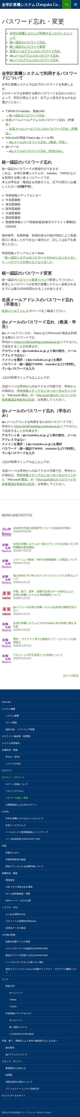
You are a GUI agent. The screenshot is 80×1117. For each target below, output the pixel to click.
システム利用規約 (11, 743)
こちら (39, 377)
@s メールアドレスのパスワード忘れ (34, 60)
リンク (5, 979)
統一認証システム (18, 1027)
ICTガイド (7, 770)
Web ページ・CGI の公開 (18, 900)
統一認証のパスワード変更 (27, 46)
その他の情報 (8, 934)
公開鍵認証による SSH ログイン (21, 804)
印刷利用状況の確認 (16, 859)
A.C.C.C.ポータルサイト (14, 1095)
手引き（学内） (13, 756)
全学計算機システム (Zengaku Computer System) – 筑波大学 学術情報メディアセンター (32, 4)
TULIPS (12, 1006)
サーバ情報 (11, 722)
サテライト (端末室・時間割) (16, 736)
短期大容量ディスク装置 (18, 941)
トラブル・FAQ (9, 907)
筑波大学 (10, 986)
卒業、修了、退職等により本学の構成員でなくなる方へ (30, 1040)
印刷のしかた (12, 852)
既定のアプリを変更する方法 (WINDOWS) (27, 955)
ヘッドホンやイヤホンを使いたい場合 (25, 962)
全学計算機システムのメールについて (25, 818)
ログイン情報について (17, 784)
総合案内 (10, 1047)
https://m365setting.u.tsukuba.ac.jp (37, 342)
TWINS (12, 999)
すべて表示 (70, 675)
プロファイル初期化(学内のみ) (21, 921)
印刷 (4, 845)
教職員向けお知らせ (16, 1068)
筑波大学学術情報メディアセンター (20, 1112)
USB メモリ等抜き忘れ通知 (19, 886)
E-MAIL (5, 811)
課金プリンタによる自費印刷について (25, 866)
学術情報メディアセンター (19, 1013)
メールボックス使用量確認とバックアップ (27, 832)
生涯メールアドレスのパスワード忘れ (35, 51)
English (6, 702)
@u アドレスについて (16, 1054)
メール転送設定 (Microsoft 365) (23, 838)
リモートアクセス (14, 791)
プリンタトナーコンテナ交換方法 (22, 1088)
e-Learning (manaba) (21, 1033)
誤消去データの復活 (16, 927)
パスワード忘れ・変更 (17, 797)
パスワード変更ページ (32, 279)
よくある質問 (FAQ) (15, 914)
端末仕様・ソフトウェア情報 (20, 729)
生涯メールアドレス (15, 310)
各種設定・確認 (9, 873)
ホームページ (16, 992)
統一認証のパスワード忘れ (27, 42)
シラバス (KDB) (13, 763)
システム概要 (8, 708)
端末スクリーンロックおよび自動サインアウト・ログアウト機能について (41, 971)
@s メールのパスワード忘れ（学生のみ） (36, 151)
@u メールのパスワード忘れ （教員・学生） (38, 142)
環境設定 (10, 880)
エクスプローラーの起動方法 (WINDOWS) (27, 948)
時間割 (9, 1075)
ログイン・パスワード (13, 777)
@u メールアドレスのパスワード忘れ (34, 55)
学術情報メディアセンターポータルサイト (45, 390)
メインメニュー (75, 4)
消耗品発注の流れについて (19, 1081)
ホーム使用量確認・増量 (18, 893)
